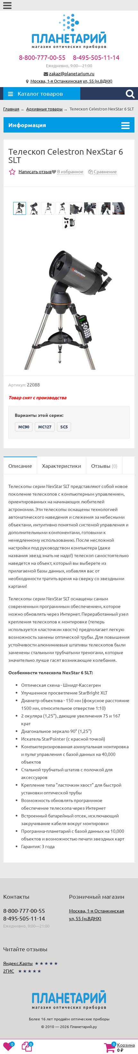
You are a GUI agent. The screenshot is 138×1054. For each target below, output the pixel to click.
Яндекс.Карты (18, 963)
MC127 (44, 426)
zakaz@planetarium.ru (71, 73)
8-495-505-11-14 (96, 57)
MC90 (23, 426)
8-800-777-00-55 (42, 57)
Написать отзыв (35, 171)
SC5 (64, 426)
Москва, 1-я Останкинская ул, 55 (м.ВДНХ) (71, 81)
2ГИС (8, 971)
